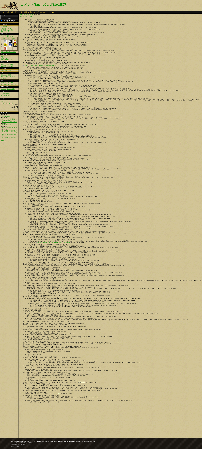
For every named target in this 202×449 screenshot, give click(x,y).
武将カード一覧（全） (9, 38)
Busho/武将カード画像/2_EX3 (9, 135)
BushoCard (31, 14)
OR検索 (13, 21)
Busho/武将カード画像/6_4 (9, 130)
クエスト (3, 89)
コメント (3, 101)
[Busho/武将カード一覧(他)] (5, 50)
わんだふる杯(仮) (5, 95)
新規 (8, 12)
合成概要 (3, 66)
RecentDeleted (6, 116)
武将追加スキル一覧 (6, 60)
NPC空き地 (4, 70)
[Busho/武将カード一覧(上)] (5, 46)
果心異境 (3, 78)
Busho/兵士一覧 (6, 124)
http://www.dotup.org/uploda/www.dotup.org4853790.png (41, 65)
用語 (12, 30)
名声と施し (14, 84)
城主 (8, 30)
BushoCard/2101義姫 (26, 16)
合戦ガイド (10, 82)
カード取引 (6, 52)
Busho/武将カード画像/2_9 (9, 137)
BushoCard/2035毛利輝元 (9, 122)
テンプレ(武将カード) (7, 103)
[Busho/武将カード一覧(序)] (10, 46)
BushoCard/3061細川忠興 (9, 127)
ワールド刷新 (11, 89)
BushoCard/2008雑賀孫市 (9, 119)
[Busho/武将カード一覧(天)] (5, 42)
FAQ (8, 31)
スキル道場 (10, 66)
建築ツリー (4, 75)
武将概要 (3, 36)
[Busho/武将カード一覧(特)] (15, 42)
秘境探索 (12, 76)
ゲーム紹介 (4, 26)
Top (21, 14)
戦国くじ (3, 31)
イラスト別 (13, 52)
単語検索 (26, 12)
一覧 (21, 12)
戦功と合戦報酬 (5, 84)
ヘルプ (52, 12)
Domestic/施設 (6, 120)
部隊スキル (4, 58)
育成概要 (3, 64)
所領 (9, 70)
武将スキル (4, 56)
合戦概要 (3, 82)
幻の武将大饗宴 (5, 93)
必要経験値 (10, 64)
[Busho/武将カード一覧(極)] (10, 42)
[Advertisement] (37, 419)
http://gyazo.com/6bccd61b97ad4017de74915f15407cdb (53, 243)
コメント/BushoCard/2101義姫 (43, 4)
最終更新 (32, 12)
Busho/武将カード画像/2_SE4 (9, 132)
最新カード (10, 36)
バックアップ (44, 12)
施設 (9, 75)
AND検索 (5, 21)
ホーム (2, 12)
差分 (38, 12)
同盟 (4, 30)
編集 (12, 12)
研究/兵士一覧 (5, 76)
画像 (2, 52)
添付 (16, 12)
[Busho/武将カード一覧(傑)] (15, 46)
